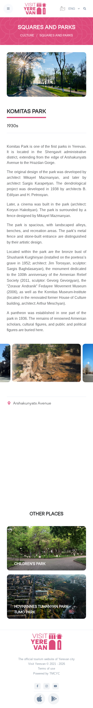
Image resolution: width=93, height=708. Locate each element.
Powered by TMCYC (46, 673)
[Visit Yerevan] (36, 9)
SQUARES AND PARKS (56, 35)
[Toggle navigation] (8, 8)
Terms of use (46, 668)
